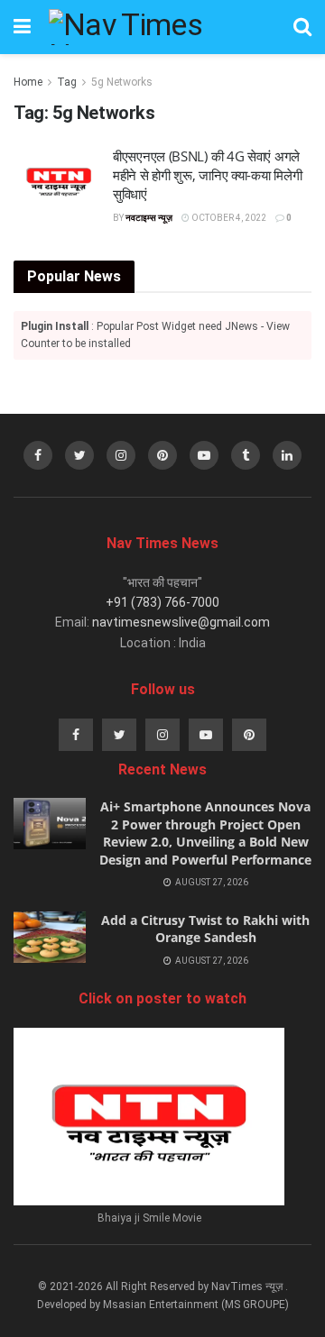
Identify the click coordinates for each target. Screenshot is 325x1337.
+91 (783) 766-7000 (162, 602)
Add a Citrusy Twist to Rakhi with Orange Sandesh (205, 929)
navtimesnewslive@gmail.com (181, 622)
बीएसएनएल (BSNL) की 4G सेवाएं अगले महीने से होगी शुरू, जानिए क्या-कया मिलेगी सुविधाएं (207, 175)
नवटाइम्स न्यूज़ (148, 218)
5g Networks (122, 82)
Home (28, 82)
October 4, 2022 (228, 218)
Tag (67, 82)
